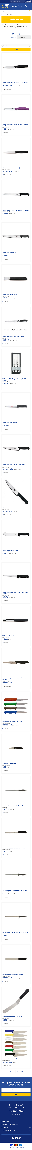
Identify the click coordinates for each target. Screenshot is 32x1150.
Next (22, 1071)
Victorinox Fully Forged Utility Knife (13, 336)
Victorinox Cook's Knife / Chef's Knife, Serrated (14, 465)
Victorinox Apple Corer (9, 636)
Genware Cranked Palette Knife (12, 1017)
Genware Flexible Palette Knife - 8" (13, 974)
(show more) (16, 34)
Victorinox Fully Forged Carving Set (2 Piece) (14, 379)
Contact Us (17, 1114)
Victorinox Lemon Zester (9, 294)
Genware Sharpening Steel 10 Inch (12, 806)
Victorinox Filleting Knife (9, 422)
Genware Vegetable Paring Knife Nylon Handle (14, 678)
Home (2, 14)
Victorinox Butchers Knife (10, 550)
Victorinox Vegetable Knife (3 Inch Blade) (15, 82)
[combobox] (13, 11)
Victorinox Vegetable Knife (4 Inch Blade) (15, 168)
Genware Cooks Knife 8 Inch (11, 1059)
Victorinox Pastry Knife (9, 252)
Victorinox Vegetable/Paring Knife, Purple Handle (15, 125)
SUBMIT (16, 1094)
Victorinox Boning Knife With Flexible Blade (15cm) (15, 593)
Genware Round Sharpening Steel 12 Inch (14, 890)
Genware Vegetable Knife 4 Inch (12, 721)
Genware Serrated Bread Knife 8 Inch (13, 848)
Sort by (13, 37)
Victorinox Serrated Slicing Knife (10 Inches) (15, 210)
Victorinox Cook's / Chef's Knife (12, 508)
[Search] (29, 11)
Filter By (16, 49)
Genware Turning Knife (9, 764)
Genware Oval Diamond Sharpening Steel (15, 932)
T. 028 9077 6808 (16, 1111)
